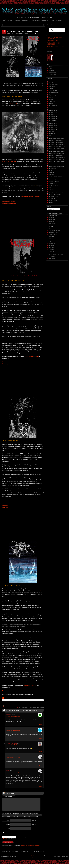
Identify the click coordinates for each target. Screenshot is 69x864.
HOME (3, 21)
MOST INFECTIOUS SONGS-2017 (57, 151)
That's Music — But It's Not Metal (56, 193)
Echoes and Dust (53, 228)
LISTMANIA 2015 (53, 110)
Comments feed (52, 72)
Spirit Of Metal (52, 247)
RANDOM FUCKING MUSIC (22, 33)
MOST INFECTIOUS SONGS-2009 (57, 137)
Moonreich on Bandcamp (9, 203)
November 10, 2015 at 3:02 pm (13, 716)
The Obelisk (51, 249)
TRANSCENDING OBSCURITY (56, 255)
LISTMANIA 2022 (53, 123)
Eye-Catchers (52, 94)
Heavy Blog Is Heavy (53, 232)
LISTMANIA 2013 (53, 107)
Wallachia (42, 707)
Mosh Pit (51, 135)
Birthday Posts (52, 86)
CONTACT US (59, 21)
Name (8, 820)
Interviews (51, 99)
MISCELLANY (52, 133)
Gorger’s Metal (30, 87)
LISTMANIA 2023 (53, 125)
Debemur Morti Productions (31, 356)
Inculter (40, 590)
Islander (10, 706)
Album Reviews (12, 33)
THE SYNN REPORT (53, 196)
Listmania (51, 103)
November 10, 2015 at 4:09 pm (13, 730)
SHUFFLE (51, 187)
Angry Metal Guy (53, 215)
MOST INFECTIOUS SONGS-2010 (57, 138)
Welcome (51, 202)
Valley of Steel (52, 258)
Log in (50, 68)
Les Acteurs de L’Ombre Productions (30, 196)
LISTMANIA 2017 (53, 114)
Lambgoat (51, 236)
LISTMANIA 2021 (53, 122)
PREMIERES (44, 21)
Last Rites (51, 238)
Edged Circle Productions (30, 685)
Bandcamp (5, 363)
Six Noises (51, 245)
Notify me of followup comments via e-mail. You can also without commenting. (22, 838)
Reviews (51, 178)
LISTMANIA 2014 (53, 109)
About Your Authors (53, 81)
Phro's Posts (51, 172)
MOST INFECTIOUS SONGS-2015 (57, 148)
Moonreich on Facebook (8, 201)
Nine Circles (52, 243)
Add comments (40, 33)
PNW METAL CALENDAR (13, 21)
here (41, 85)
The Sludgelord (52, 251)
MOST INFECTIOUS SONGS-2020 (57, 157)
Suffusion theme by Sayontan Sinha (60, 856)
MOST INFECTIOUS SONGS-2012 (57, 142)
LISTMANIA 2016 (53, 112)
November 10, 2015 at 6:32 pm (13, 744)
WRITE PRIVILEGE (38, 25)
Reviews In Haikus (53, 179)
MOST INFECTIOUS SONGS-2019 (57, 155)
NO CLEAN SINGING (11, 856)
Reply (40, 724)
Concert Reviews (53, 90)
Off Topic (51, 170)
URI (9, 828)
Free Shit (51, 97)
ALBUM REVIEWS (35, 21)
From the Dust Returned (54, 230)
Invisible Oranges (53, 234)
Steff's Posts (51, 189)
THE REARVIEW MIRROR (55, 194)
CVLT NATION (52, 223)
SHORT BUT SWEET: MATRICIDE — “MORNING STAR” (16, 25)
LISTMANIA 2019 (53, 118)
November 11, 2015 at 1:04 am (13, 757)
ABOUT (52, 21)
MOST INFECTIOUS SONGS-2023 (57, 163)
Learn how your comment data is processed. (30, 845)
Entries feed (51, 70)
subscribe (4, 838)
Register (51, 66)
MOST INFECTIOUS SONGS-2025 (57, 166)
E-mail (8, 824)
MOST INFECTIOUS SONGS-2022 (57, 161)
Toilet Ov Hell (52, 253)
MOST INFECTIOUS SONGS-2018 (57, 153)
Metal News (51, 131)
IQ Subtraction (52, 101)
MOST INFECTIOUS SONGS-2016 (57, 150)
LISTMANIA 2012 (53, 105)
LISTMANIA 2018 (53, 116)
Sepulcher (34, 707)
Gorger (25, 707)
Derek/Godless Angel (11, 743)
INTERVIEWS (25, 21)
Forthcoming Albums (53, 96)
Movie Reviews (52, 168)
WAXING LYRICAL (53, 200)
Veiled (38, 707)
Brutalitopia (51, 221)
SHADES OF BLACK (53, 183)
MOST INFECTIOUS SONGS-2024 (57, 165)
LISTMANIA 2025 (53, 129)
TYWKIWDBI (52, 256)
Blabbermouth (52, 219)
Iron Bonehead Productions (28, 500)
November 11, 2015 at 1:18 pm (13, 772)
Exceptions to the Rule (54, 92)
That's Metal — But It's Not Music (56, 191)
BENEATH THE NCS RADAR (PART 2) (24, 31)
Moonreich (30, 707)
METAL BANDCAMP (53, 240)
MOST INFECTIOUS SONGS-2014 (57, 146)
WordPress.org (52, 74)
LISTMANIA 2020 (53, 120)
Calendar (51, 88)
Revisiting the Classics (54, 181)
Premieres (51, 174)
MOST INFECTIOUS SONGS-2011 (56, 140)
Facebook (5, 362)
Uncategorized (52, 198)
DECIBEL (51, 226)
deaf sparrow (52, 225)
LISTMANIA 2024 (53, 127)
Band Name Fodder (53, 84)
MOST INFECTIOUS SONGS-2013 (57, 144)
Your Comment (8, 796)
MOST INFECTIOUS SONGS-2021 (57, 159)
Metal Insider (52, 241)
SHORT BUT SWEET (53, 185)
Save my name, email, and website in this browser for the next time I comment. (20, 834)
